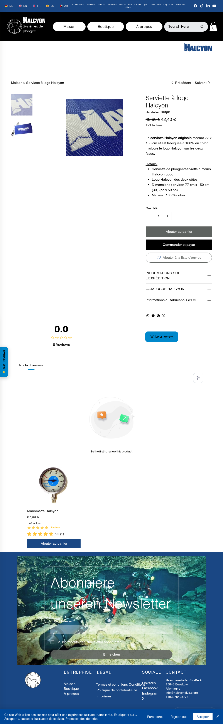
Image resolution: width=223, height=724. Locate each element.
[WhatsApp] (148, 316)
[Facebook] (195, 6)
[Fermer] (217, 717)
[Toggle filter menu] (198, 378)
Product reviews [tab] (31, 365)
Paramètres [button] (155, 716)
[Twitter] (163, 316)
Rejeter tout (179, 716)
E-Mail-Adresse (62, 621)
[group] (111, 506)
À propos (71, 693)
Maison (70, 684)
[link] (45, 534)
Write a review (161, 336)
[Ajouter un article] (167, 216)
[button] (213, 26)
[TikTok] (201, 6)
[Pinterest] (158, 316)
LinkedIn (149, 683)
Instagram (150, 693)
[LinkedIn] (208, 6)
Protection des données (82, 718)
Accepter (203, 716)
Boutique (71, 688)
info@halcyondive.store (182, 692)
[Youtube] (214, 6)
